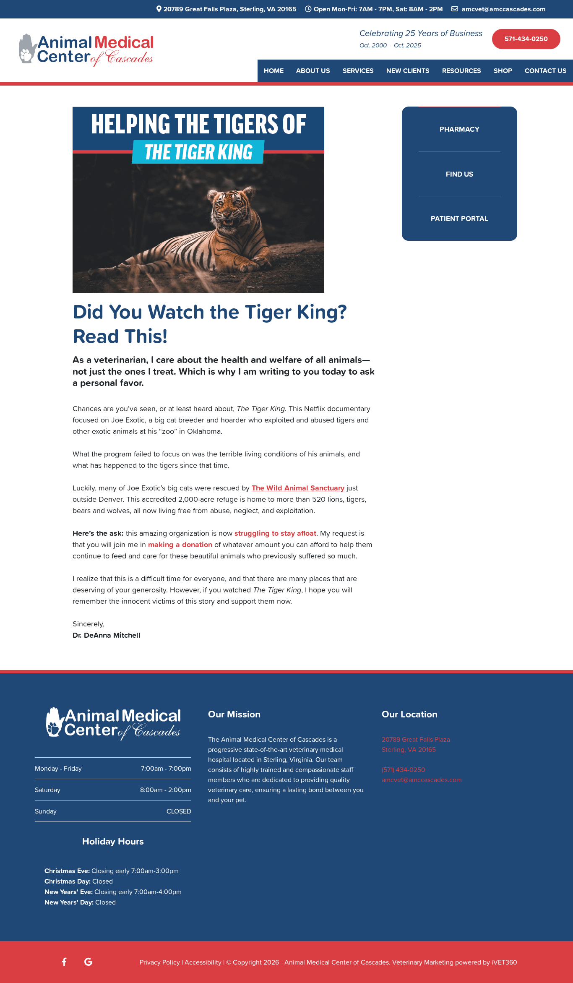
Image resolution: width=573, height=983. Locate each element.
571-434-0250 (526, 39)
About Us (313, 71)
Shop (503, 71)
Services (358, 71)
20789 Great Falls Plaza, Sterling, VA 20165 (230, 9)
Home (274, 71)
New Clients (408, 71)
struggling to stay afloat (275, 532)
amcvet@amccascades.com (503, 9)
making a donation (180, 544)
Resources (461, 71)
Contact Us (546, 71)
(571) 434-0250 (403, 769)
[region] (286, 965)
